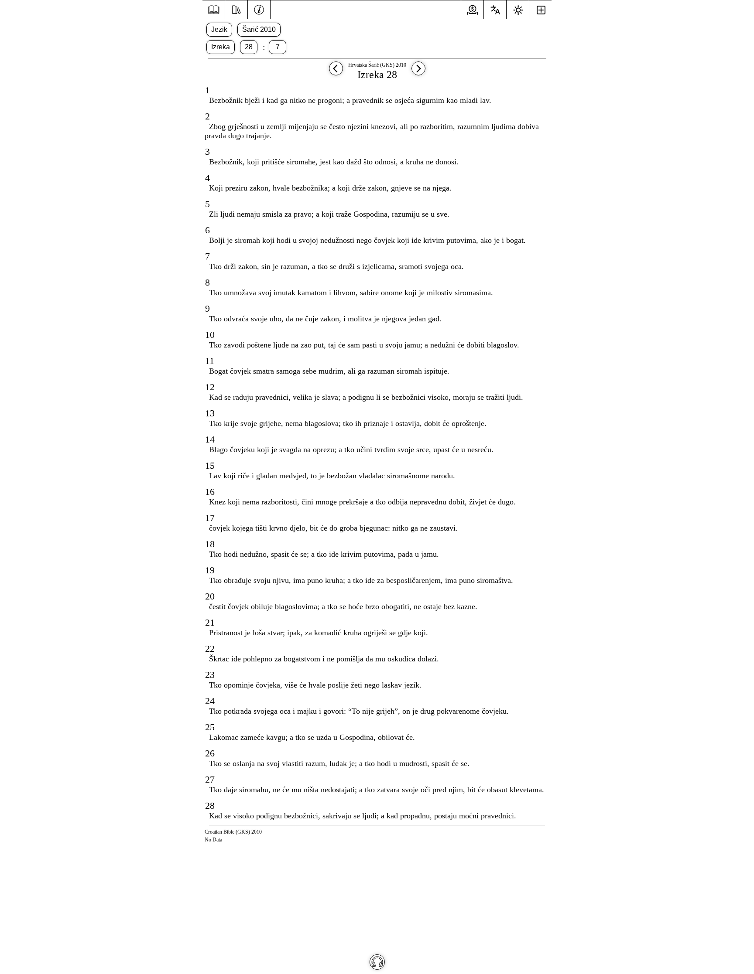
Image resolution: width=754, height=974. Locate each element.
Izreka (220, 47)
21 (210, 622)
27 (210, 779)
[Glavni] (213, 9)
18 (210, 543)
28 (249, 47)
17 (210, 517)
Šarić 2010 (259, 29)
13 (210, 413)
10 (210, 334)
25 (210, 727)
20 (210, 596)
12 (210, 386)
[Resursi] (236, 8)
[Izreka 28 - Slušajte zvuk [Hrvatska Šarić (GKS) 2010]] (377, 962)
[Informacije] (259, 8)
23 (210, 674)
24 (210, 700)
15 (210, 465)
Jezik (219, 29)
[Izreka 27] (336, 72)
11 (209, 360)
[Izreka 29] (418, 72)
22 (210, 648)
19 (210, 570)
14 (210, 439)
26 (210, 753)
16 (210, 491)
